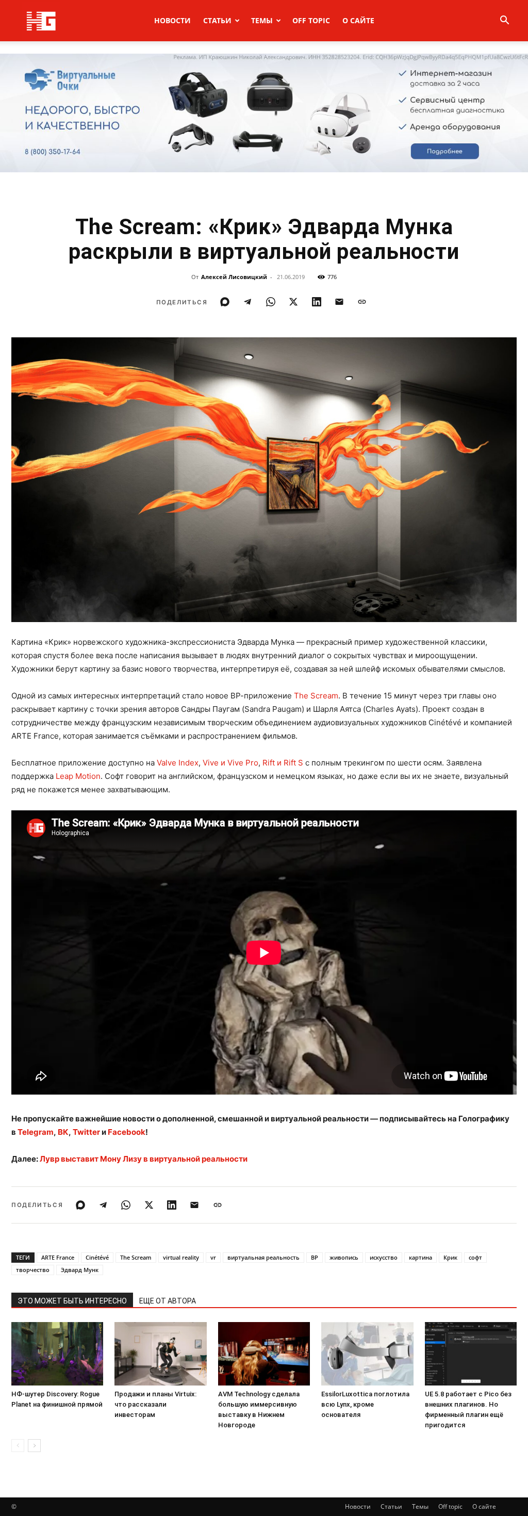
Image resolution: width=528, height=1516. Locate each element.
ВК (63, 1132)
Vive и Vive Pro (230, 763)
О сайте (358, 20)
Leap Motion (78, 776)
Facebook (126, 1132)
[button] (504, 21)
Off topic (311, 20)
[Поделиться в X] (293, 302)
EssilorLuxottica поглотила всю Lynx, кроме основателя (365, 1404)
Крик (450, 1257)
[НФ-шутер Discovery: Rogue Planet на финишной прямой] (57, 1353)
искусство (384, 1257)
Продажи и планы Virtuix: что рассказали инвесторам (155, 1404)
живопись (343, 1257)
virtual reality (181, 1257)
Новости (172, 20)
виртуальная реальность (263, 1257)
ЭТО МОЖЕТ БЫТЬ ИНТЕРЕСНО (72, 1301)
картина (420, 1257)
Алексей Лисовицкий (234, 277)
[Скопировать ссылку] (362, 302)
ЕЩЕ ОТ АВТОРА (167, 1301)
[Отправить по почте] (339, 302)
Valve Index (178, 763)
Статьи (217, 20)
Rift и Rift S (282, 763)
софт (475, 1257)
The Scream (316, 695)
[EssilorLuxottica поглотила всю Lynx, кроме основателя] (367, 1353)
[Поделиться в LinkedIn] (316, 302)
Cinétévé (97, 1257)
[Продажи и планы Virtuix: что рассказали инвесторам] (160, 1353)
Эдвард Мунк (79, 1270)
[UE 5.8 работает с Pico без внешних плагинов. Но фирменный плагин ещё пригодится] (471, 1353)
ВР (314, 1257)
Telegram (36, 1132)
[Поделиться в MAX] (225, 302)
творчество (33, 1270)
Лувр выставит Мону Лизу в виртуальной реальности (144, 1159)
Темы (262, 20)
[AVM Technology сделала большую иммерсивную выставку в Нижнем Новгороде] (264, 1353)
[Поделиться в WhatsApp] (270, 302)
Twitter (86, 1132)
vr (213, 1257)
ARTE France (57, 1257)
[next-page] (34, 1445)
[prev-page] (17, 1445)
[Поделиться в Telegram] (247, 302)
